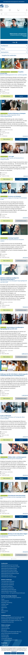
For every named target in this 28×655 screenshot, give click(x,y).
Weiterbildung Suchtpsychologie (8, 591)
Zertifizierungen (5, 635)
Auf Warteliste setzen (21, 221)
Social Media (4, 643)
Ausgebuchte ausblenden (9, 55)
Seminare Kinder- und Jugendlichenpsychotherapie (13, 592)
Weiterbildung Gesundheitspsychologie (10, 566)
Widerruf (3, 612)
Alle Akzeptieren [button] (20, 653)
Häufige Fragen (5, 604)
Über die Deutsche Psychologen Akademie (11, 597)
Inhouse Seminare (5, 628)
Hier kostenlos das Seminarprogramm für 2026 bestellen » (14, 1)
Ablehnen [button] (13, 653)
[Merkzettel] (10, 10)
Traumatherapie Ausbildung (7, 581)
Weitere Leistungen (5, 625)
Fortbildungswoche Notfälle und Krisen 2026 (11, 620)
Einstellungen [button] (7, 653)
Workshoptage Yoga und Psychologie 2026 (11, 618)
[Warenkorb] (18, 10)
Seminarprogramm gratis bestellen (9, 640)
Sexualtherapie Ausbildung (7, 584)
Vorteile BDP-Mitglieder (6, 638)
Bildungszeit (4, 630)
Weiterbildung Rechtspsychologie (9, 570)
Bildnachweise (4, 610)
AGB (2, 609)
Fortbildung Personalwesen (7, 588)
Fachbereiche (4, 563)
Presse (2, 599)
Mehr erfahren (6, 96)
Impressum (4, 605)
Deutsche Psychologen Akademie (9, 595)
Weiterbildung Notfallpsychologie (9, 568)
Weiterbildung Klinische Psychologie (9, 565)
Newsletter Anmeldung (6, 602)
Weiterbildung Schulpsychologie (8, 576)
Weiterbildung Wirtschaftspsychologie (10, 573)
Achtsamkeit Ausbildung (7, 586)
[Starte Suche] (25, 14)
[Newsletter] (1, 10)
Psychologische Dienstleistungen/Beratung (11, 631)
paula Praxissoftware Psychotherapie (9, 633)
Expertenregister (5, 636)
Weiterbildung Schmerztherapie (8, 589)
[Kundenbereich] (27, 10)
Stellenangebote (5, 600)
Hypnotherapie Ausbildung (7, 583)
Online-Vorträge (5, 626)
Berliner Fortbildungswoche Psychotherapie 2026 (12, 617)
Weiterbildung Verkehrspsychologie (9, 571)
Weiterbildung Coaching (7, 575)
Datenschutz (4, 607)
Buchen (21, 96)
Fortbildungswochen (6, 615)
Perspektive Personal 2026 (7, 622)
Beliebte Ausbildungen (6, 579)
